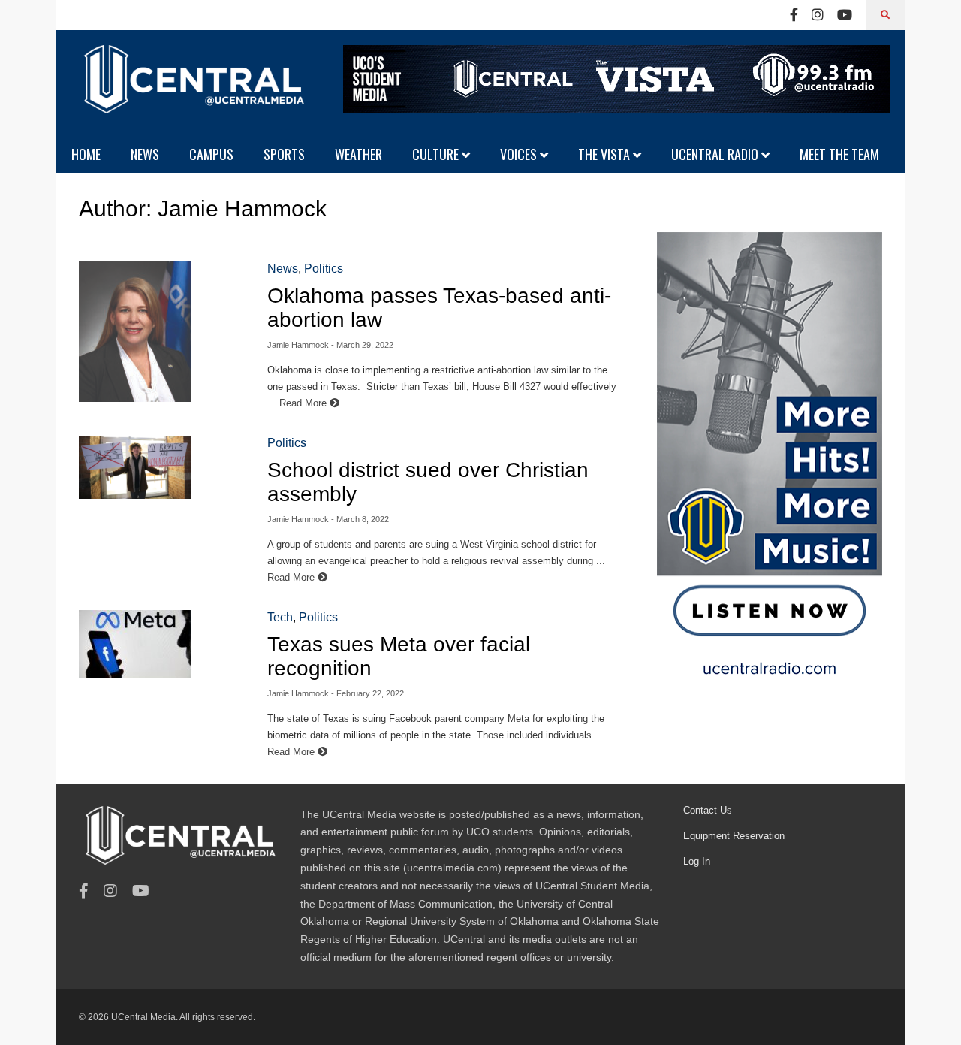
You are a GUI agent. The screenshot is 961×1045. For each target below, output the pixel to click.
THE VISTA (605, 154)
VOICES (520, 154)
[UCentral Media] (191, 90)
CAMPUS (211, 154)
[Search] (885, 15)
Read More (304, 403)
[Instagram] (818, 15)
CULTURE (437, 154)
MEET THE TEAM (839, 154)
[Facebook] (794, 15)
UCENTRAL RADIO (716, 154)
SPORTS (284, 154)
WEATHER (358, 154)
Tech (280, 617)
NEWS (145, 154)
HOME (86, 154)
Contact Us (707, 810)
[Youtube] (844, 15)
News (282, 268)
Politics (323, 268)
